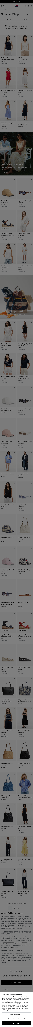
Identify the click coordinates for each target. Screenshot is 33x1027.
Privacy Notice (8, 1010)
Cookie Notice (24, 1008)
